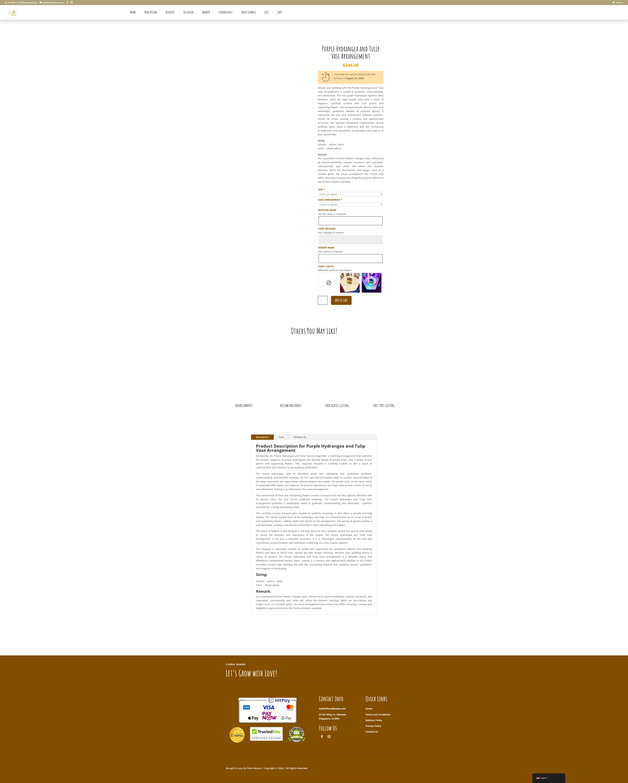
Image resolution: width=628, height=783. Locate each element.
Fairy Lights (326, 266)
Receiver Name (327, 210)
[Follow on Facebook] (322, 737)
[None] (329, 283)
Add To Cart (341, 300)
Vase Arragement (330, 199)
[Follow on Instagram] (329, 737)
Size (321, 189)
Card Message (327, 228)
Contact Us (372, 731)
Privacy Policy (373, 725)
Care (281, 437)
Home (369, 708)
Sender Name (326, 247)
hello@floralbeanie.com (332, 708)
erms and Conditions (378, 714)
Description (262, 437)
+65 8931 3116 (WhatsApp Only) (22, 2)
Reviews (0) (300, 437)
